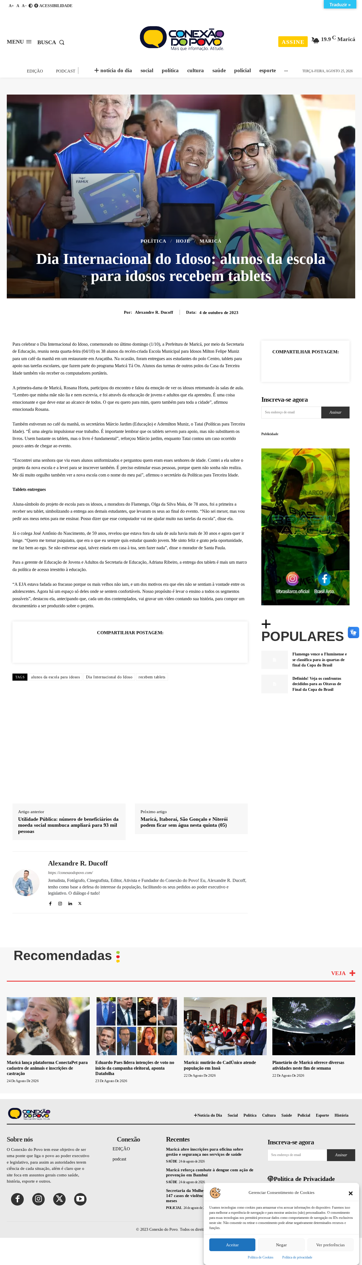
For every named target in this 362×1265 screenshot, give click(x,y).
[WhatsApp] (117, 646)
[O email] (143, 646)
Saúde (171, 1084)
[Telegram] (169, 646)
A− (24, 6)
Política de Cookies (260, 1257)
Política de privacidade (297, 1257)
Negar (281, 1245)
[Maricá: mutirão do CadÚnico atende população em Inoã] (225, 949)
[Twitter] (104, 646)
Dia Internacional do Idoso (109, 677)
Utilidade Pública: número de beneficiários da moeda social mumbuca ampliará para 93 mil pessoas (68, 748)
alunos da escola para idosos (55, 677)
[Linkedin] (130, 646)
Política (153, 241)
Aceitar (232, 1245)
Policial (174, 1131)
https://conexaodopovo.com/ (70, 796)
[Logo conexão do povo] (182, 38)
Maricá (210, 241)
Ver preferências (330, 1245)
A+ (11, 6)
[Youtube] (80, 1122)
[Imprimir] (156, 646)
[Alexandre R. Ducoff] (26, 806)
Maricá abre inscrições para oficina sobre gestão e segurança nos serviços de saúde (204, 1075)
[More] (331, 365)
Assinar (335, 412)
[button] (351, 1193)
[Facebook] (91, 646)
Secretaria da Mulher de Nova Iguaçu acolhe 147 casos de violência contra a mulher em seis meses (209, 1118)
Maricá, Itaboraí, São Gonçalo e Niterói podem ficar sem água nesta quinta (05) (184, 745)
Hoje (183, 241)
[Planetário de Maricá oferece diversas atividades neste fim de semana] (313, 949)
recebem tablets (152, 677)
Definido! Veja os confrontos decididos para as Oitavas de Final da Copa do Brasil (316, 684)
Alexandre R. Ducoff (154, 312)
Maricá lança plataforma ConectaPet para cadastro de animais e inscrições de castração (47, 991)
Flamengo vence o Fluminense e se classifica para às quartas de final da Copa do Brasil (319, 659)
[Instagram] (60, 826)
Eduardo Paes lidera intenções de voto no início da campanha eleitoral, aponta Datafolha (134, 991)
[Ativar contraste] (30, 6)
